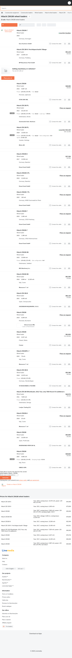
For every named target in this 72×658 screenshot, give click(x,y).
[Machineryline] (2, 13)
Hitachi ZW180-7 (22, 30)
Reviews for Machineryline (9, 603)
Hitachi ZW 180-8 (22, 293)
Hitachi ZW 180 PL (23, 105)
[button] (69, 3)
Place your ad (8, 78)
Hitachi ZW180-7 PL (23, 192)
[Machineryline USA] (12, 3)
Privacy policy (6, 597)
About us (4, 558)
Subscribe (5, 477)
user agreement (34, 480)
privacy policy (23, 480)
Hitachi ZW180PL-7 (23, 351)
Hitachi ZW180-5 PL (23, 173)
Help (3, 561)
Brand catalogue (6, 606)
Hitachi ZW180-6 (22, 154)
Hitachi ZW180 (21, 83)
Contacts (4, 564)
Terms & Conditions (7, 594)
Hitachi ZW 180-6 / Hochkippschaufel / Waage (32, 49)
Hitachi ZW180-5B (23, 252)
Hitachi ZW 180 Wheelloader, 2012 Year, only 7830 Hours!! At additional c (41, 391)
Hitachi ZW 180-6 (22, 370)
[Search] (69, 8)
